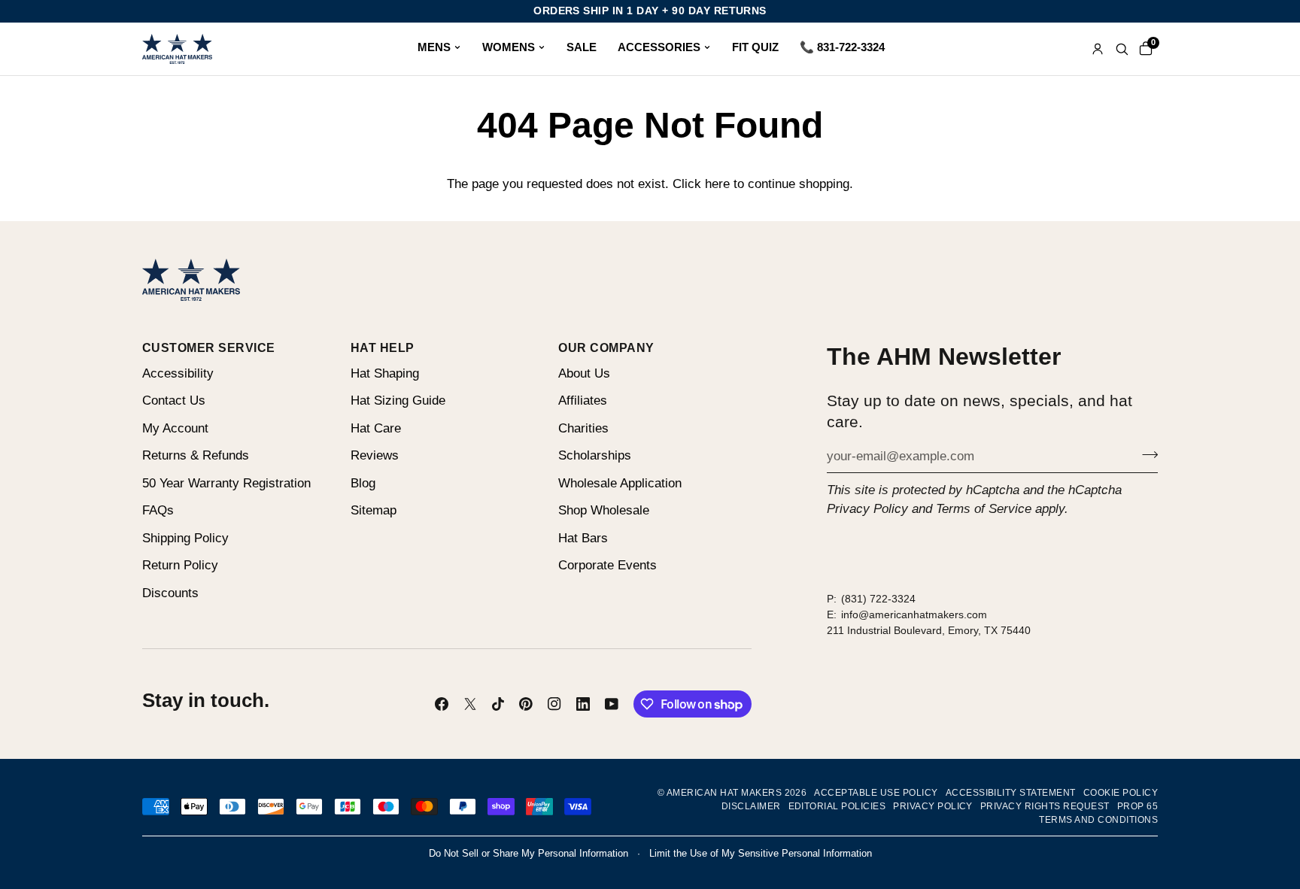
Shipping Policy (185, 538)
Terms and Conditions (1098, 820)
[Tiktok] (498, 704)
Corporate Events (607, 565)
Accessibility (178, 373)
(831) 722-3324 (878, 599)
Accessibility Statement (1011, 792)
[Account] (1097, 48)
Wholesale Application (620, 483)
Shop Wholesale (603, 510)
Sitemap (373, 510)
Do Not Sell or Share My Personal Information (528, 853)
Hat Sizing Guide (398, 400)
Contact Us (173, 400)
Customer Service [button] (208, 347)
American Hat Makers (724, 792)
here (717, 184)
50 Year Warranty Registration (226, 483)
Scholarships (594, 455)
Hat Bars (583, 538)
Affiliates (582, 400)
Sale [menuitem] (581, 47)
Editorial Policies (837, 806)
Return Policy (180, 565)
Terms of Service (983, 509)
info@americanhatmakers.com (914, 614)
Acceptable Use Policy (875, 792)
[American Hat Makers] (177, 49)
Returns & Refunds (195, 455)
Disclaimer (751, 806)
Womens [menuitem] (508, 47)
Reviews (375, 455)
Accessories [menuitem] (659, 47)
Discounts (170, 593)
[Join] (1145, 454)
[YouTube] (611, 704)
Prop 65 (1137, 806)
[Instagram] (554, 704)
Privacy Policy (867, 509)
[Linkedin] (583, 704)
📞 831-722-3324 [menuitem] (842, 47)
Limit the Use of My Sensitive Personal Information (760, 853)
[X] (470, 704)
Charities (583, 428)
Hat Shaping (385, 373)
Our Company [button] (606, 347)
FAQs (158, 510)
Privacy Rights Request (1045, 806)
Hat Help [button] (383, 347)
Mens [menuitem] (434, 47)
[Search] (1121, 48)
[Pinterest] (526, 704)
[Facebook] (441, 704)
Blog (363, 483)
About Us (584, 373)
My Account (175, 428)
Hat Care (376, 428)
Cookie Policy (1120, 792)
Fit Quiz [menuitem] (755, 47)
